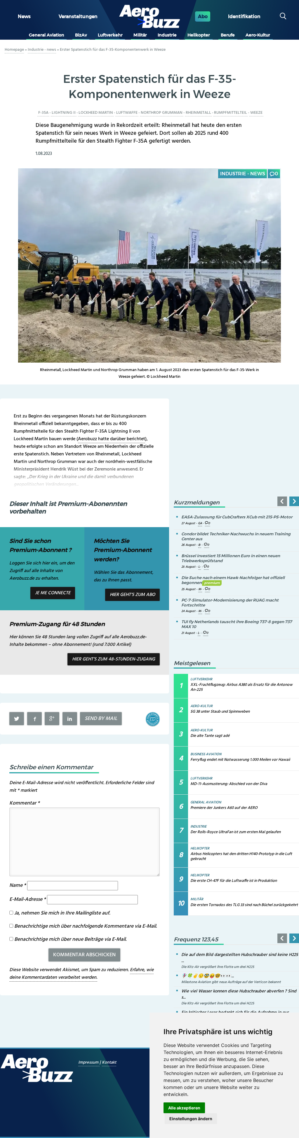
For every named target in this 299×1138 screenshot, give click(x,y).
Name (17, 885)
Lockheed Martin (96, 112)
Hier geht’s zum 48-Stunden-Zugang (113, 659)
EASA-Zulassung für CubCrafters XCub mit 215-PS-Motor (236, 517)
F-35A (43, 112)
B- (199, 545)
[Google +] (52, 718)
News (24, 16)
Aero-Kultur (258, 35)
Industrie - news (42, 49)
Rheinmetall (198, 112)
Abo (203, 16)
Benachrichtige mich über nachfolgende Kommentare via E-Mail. (85, 926)
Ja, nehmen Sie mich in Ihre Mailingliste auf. (61, 913)
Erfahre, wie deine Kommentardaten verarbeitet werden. (81, 973)
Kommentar (24, 803)
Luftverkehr (110, 35)
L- (199, 566)
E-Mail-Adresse (27, 899)
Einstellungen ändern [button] (190, 1118)
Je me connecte (52, 593)
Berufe (228, 35)
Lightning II (64, 112)
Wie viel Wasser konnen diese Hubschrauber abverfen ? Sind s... (238, 994)
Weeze (256, 112)
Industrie (167, 35)
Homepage (14, 49)
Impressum (89, 1062)
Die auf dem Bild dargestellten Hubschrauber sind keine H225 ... (239, 957)
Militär (140, 35)
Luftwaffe (127, 112)
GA (200, 523)
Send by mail (101, 718)
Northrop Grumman (161, 112)
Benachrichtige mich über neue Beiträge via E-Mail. (70, 939)
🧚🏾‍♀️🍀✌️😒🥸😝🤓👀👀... (207, 976)
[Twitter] (16, 718)
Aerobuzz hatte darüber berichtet (111, 439)
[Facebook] (34, 718)
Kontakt (109, 1062)
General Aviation (46, 35)
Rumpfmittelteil (230, 112)
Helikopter (198, 35)
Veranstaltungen (78, 16)
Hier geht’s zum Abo (132, 595)
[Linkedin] (69, 718)
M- (200, 589)
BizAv (81, 35)
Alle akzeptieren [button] (184, 1107)
